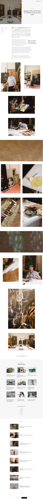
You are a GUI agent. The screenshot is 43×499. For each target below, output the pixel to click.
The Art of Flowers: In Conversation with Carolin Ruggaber (25, 427)
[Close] (41, 497)
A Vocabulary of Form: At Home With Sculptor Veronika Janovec (25, 444)
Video (21, 415)
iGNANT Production (22, 356)
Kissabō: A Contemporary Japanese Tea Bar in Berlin (26, 435)
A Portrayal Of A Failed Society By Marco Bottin (20, 400)
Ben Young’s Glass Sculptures (32, 375)
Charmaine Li (27, 356)
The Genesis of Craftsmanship (22, 27)
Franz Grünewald (18, 356)
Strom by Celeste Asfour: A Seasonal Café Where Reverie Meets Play (25, 461)
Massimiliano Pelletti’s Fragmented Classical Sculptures (31, 388)
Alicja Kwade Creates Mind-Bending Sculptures (21, 388)
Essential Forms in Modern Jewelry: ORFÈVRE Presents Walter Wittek (24, 486)
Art (6, 386)
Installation (21, 411)
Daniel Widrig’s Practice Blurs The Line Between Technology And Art (10, 388)
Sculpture (8, 386)
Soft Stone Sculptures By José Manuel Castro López (10, 376)
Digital (21, 408)
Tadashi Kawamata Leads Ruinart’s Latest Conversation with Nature (25, 452)
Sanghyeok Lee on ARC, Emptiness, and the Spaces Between (26, 469)
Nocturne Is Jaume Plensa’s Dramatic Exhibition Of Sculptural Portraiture (10, 400)
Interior (21, 459)
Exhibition (21, 409)
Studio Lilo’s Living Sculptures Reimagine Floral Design (21, 376)
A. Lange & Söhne (23, 355)
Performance (21, 413)
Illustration (21, 410)
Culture (21, 476)
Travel (19, 476)
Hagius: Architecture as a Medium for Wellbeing (25, 478)
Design (20, 459)
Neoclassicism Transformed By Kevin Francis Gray (32, 400)
